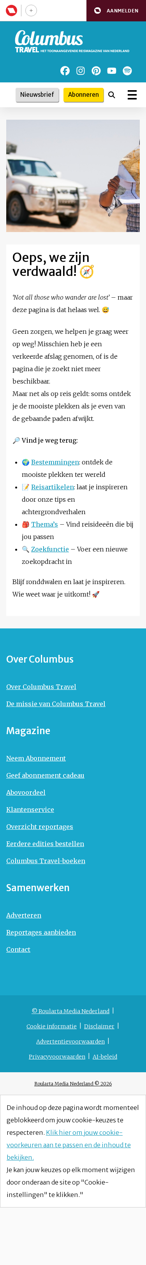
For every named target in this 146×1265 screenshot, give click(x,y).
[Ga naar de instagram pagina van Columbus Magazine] (80, 70)
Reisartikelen (52, 487)
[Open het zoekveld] (111, 94)
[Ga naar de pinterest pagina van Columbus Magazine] (96, 70)
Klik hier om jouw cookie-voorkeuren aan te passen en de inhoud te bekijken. (69, 1145)
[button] (116, 10)
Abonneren (83, 94)
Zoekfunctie (50, 549)
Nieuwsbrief (37, 94)
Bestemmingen (55, 462)
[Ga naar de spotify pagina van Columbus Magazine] (127, 70)
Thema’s (44, 524)
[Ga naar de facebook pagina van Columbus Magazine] (65, 70)
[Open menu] (132, 95)
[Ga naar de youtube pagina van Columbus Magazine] (111, 70)
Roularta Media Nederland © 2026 (73, 1084)
